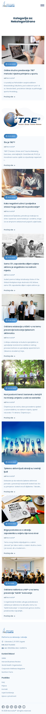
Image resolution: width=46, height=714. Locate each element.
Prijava (4, 686)
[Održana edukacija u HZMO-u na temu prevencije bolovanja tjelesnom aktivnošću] (23, 307)
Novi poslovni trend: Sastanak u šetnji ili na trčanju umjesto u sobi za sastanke (23, 396)
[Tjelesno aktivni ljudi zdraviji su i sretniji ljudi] (23, 441)
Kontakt (5, 689)
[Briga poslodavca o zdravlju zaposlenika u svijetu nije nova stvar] (23, 509)
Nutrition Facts (7, 672)
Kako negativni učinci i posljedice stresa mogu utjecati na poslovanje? (22, 205)
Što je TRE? (9, 142)
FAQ (3, 682)
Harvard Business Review (11, 662)
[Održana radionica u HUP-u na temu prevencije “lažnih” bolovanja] (23, 570)
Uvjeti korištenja (8, 693)
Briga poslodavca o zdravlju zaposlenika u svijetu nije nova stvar (21, 532)
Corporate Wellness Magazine (13, 668)
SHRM (4, 658)
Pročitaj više (9, 96)
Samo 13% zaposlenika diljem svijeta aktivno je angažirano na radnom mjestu (21, 267)
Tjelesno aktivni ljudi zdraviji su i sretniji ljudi (22, 470)
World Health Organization (12, 665)
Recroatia (10, 78)
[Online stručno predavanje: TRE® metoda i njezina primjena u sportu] (23, 50)
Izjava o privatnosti (9, 696)
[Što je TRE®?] (23, 118)
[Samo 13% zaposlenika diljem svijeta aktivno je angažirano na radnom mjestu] (23, 245)
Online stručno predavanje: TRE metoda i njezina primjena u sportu (21, 72)
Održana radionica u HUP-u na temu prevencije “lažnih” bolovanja (21, 591)
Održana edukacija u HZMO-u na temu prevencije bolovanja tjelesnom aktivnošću (22, 330)
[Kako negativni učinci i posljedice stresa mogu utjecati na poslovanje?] (23, 183)
